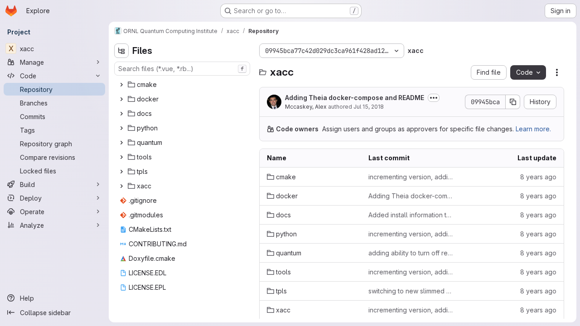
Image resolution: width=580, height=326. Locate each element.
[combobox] (182, 69)
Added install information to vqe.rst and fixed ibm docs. (411, 215)
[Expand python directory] (121, 128)
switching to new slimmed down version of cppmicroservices (411, 291)
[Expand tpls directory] (121, 171)
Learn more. (533, 129)
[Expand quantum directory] (121, 142)
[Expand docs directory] (121, 113)
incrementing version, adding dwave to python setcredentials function (411, 177)
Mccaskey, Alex (306, 106)
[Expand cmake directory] (121, 84)
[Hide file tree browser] (121, 50)
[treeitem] (183, 84)
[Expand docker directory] (121, 99)
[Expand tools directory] (121, 157)
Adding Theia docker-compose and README (354, 97)
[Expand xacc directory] (121, 186)
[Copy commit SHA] (513, 102)
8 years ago (538, 177)
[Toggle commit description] (434, 98)
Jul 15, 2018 (368, 106)
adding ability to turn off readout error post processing (411, 253)
